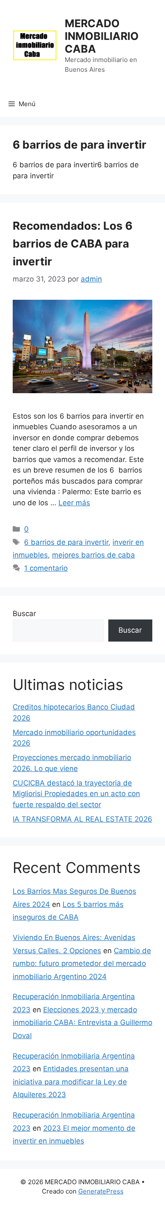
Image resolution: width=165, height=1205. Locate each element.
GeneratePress (101, 1191)
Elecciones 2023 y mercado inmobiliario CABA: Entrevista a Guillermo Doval (82, 1022)
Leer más (74, 502)
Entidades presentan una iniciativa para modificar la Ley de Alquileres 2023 (71, 1081)
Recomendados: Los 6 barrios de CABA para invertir (72, 243)
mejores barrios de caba (93, 555)
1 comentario (46, 568)
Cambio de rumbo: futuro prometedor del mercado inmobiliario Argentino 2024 (82, 963)
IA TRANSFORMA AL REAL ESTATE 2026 (82, 819)
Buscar (24, 613)
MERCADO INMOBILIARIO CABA (102, 36)
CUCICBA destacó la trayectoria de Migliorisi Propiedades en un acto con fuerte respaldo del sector (76, 794)
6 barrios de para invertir (66, 542)
